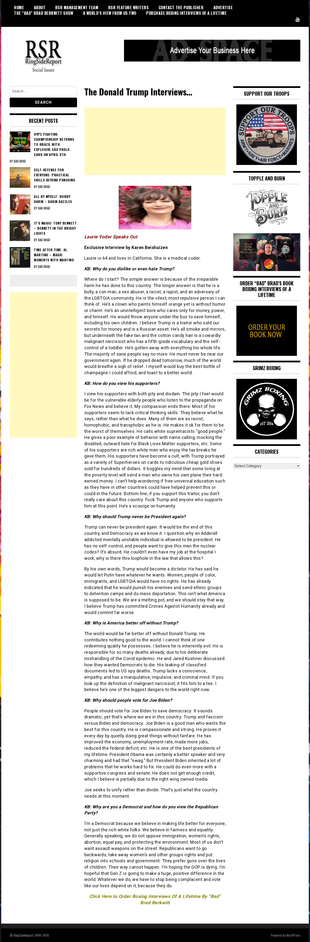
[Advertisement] (155, 141)
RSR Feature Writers (128, 7)
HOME (19, 7)
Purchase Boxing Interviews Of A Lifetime (186, 13)
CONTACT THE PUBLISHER (181, 7)
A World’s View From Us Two (109, 13)
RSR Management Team (77, 7)
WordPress (293, 935)
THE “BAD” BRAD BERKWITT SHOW (43, 13)
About (40, 7)
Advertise (223, 7)
